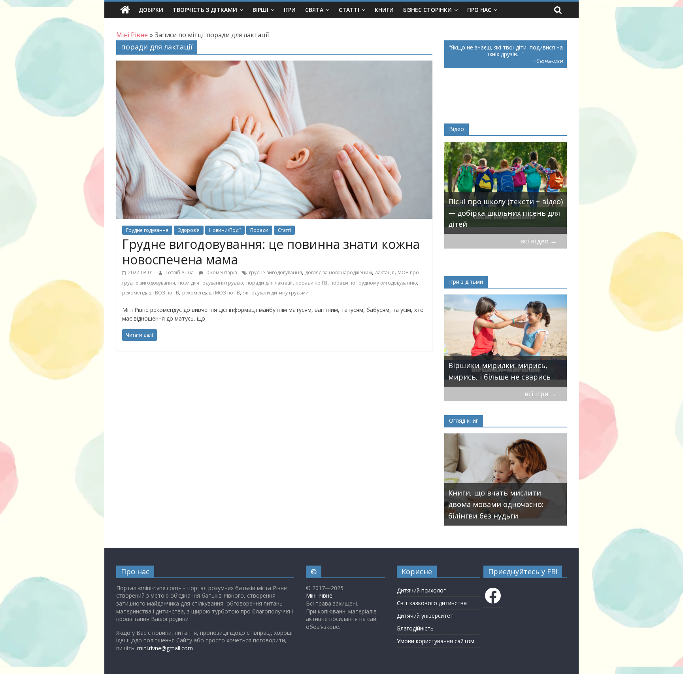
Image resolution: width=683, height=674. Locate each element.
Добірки (151, 9)
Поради (259, 230)
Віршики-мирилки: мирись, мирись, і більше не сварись (499, 371)
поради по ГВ (311, 282)
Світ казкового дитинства (432, 603)
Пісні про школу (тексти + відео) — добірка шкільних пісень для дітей (505, 213)
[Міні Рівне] (125, 10)
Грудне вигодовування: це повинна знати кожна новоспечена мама (271, 251)
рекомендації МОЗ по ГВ (211, 292)
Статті (349, 9)
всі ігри (541, 393)
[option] (505, 188)
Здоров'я (189, 230)
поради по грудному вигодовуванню (373, 282)
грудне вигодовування (275, 272)
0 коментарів (221, 272)
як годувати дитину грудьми (276, 292)
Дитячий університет (425, 615)
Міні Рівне (319, 595)
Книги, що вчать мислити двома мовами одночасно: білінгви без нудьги (495, 504)
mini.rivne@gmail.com (165, 648)
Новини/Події (225, 230)
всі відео (538, 240)
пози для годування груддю (210, 282)
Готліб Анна (180, 272)
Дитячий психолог (421, 590)
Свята (314, 9)
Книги (384, 9)
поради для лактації (269, 282)
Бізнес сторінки (427, 9)
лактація (384, 272)
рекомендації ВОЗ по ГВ (150, 292)
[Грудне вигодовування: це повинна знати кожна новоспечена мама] (274, 65)
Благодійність (415, 628)
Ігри (290, 9)
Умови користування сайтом (435, 641)
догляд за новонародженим (338, 272)
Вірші (260, 9)
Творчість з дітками (205, 9)
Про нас (479, 9)
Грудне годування (147, 230)
